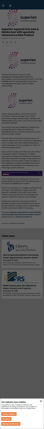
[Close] (40, 401)
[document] (22, 413)
